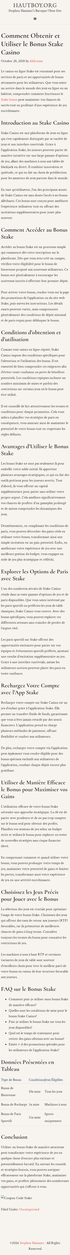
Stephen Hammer (32, 1243)
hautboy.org (35, 5)
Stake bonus (9, 99)
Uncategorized (29, 1209)
